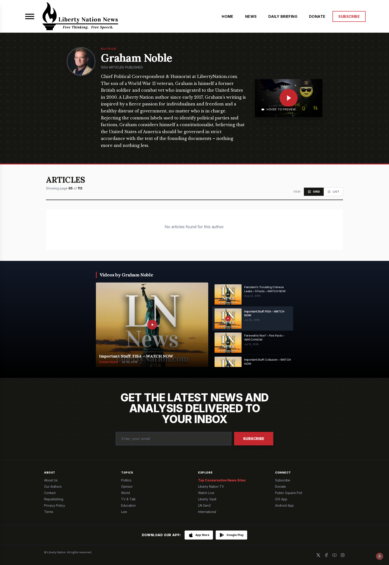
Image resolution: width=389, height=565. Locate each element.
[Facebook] (326, 555)
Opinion (127, 486)
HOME (227, 16)
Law (124, 512)
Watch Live (206, 493)
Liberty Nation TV (211, 486)
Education (128, 505)
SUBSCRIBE (349, 16)
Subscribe (253, 438)
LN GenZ (204, 505)
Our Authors (53, 486)
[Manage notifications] (379, 556)
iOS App (281, 499)
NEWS (251, 16)
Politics (126, 480)
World (125, 493)
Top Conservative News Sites (222, 480)
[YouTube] (334, 555)
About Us (51, 480)
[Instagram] (342, 555)
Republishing (53, 499)
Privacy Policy (54, 505)
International (207, 512)
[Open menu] (29, 16)
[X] (318, 555)
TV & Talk (128, 499)
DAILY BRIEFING (282, 16)
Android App (284, 505)
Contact (50, 493)
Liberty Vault (207, 499)
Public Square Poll (288, 493)
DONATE (317, 16)
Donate (280, 486)
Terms (48, 512)
